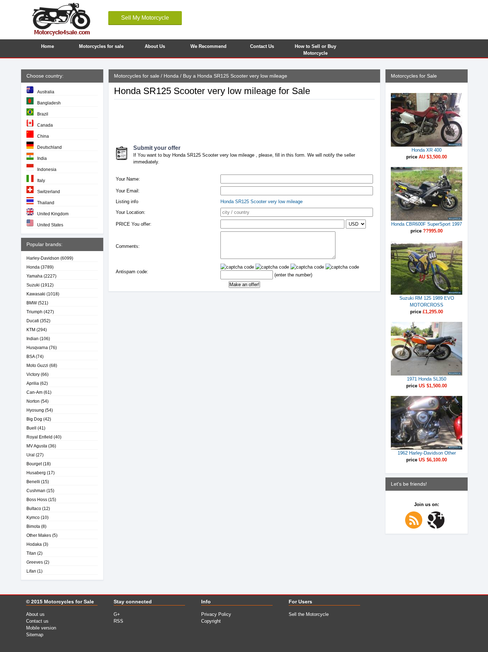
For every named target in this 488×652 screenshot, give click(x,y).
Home (47, 46)
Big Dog (34, 419)
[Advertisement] (244, 119)
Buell (31, 428)
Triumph (34, 311)
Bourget (34, 463)
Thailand (45, 202)
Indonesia (46, 169)
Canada (45, 125)
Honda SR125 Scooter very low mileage (261, 201)
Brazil (42, 114)
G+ (117, 614)
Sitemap (34, 634)
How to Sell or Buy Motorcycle (315, 49)
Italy (41, 180)
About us (35, 614)
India (42, 158)
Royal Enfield (39, 437)
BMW (31, 302)
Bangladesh (49, 103)
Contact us (37, 621)
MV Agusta (36, 445)
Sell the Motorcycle (309, 614)
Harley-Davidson (42, 258)
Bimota (33, 526)
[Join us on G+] (437, 527)
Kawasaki (35, 293)
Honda (33, 267)
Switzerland (48, 191)
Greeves (34, 562)
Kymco (33, 517)
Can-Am (34, 392)
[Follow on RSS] (415, 527)
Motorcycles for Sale (69, 601)
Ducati (32, 320)
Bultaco (33, 508)
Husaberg (36, 472)
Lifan (31, 571)
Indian (32, 338)
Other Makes (38, 535)
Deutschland (49, 147)
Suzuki (33, 285)
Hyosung (35, 410)
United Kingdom (53, 213)
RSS (118, 621)
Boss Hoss (36, 499)
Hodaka (34, 544)
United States (50, 224)
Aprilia (32, 383)
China (43, 136)
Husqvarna (37, 347)
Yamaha (34, 276)
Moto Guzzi (37, 365)
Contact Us (262, 46)
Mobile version (41, 628)
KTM (30, 329)
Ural (30, 454)
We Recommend (208, 46)
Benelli (33, 481)
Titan (31, 553)
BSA (30, 356)
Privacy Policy (216, 614)
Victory (33, 374)
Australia (45, 91)
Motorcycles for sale (101, 46)
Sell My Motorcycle (145, 18)
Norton (33, 401)
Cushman (35, 490)
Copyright (211, 621)
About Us (155, 46)
